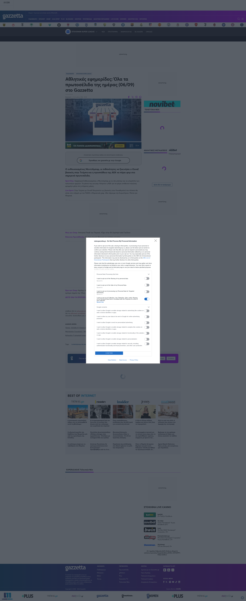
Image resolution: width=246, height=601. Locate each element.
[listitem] (123, 274)
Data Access (123, 360)
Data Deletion (112, 360)
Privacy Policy (134, 360)
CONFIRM (109, 353)
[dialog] (123, 300)
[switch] (146, 278)
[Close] (156, 241)
